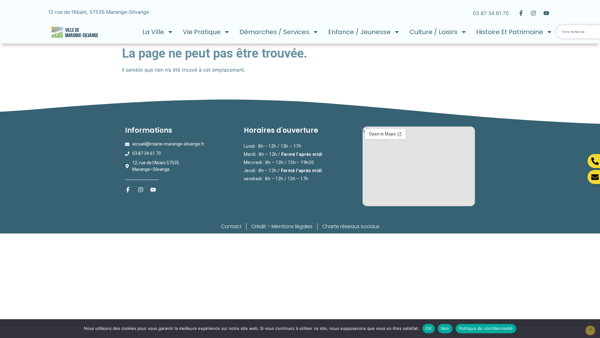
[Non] (590, 330)
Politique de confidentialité (486, 328)
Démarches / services (274, 32)
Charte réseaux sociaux (350, 226)
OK (429, 328)
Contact (231, 226)
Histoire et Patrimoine (509, 32)
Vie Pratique (202, 32)
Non (445, 328)
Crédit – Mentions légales (281, 226)
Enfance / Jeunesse (359, 32)
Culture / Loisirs (433, 32)
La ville (153, 32)
